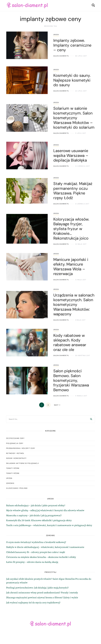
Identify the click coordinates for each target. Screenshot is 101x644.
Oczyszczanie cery (15, 438)
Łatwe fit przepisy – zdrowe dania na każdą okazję (32, 562)
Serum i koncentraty (16, 458)
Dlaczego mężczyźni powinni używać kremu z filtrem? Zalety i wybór (42, 597)
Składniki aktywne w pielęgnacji (22, 463)
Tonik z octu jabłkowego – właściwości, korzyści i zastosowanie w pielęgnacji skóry (49, 525)
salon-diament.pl (61, 56)
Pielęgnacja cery (14, 443)
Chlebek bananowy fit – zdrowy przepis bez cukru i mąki (35, 552)
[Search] (91, 419)
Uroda (56, 35)
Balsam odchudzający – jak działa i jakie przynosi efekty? (35, 505)
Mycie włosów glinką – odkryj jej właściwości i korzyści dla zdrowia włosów (45, 510)
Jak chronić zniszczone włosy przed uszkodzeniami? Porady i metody (42, 592)
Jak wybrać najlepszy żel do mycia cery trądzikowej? (33, 602)
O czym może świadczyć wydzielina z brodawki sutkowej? (36, 542)
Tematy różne (12, 468)
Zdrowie (10, 483)
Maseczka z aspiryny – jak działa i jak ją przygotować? (34, 515)
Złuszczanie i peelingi (17, 488)
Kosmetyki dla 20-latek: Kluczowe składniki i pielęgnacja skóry (39, 520)
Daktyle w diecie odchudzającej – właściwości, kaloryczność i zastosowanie (45, 547)
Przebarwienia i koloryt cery (20, 448)
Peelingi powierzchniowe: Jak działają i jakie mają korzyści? (37, 587)
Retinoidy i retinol (15, 453)
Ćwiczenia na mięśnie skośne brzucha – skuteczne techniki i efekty (41, 557)
